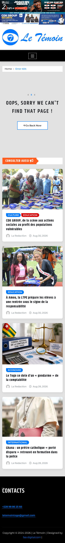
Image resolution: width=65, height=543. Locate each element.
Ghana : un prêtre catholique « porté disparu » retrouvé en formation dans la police (32, 452)
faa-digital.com (32, 537)
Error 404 (20, 68)
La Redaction (18, 235)
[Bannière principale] (32, 7)
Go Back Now (33, 125)
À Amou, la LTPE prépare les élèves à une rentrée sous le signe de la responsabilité (31, 302)
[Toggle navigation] (32, 56)
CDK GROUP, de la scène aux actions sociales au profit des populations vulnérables (30, 225)
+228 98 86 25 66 (12, 506)
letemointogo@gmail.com (18, 515)
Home (8, 68)
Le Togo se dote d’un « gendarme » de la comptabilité (32, 378)
